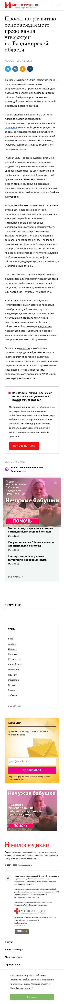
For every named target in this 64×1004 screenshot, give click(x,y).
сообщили (11, 127)
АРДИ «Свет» (45, 326)
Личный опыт (15, 664)
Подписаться (32, 770)
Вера (10, 638)
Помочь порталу (24, 445)
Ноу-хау (12, 674)
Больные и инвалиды (15, 462)
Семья (11, 690)
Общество (13, 679)
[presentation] (32, 761)
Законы (12, 643)
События (13, 695)
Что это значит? (23, 987)
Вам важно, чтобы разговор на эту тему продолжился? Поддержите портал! (32, 396)
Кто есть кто (14, 659)
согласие (33, 776)
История (12, 648)
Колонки (12, 654)
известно (24, 348)
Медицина (13, 669)
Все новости (15, 576)
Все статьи (14, 705)
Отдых (11, 685)
